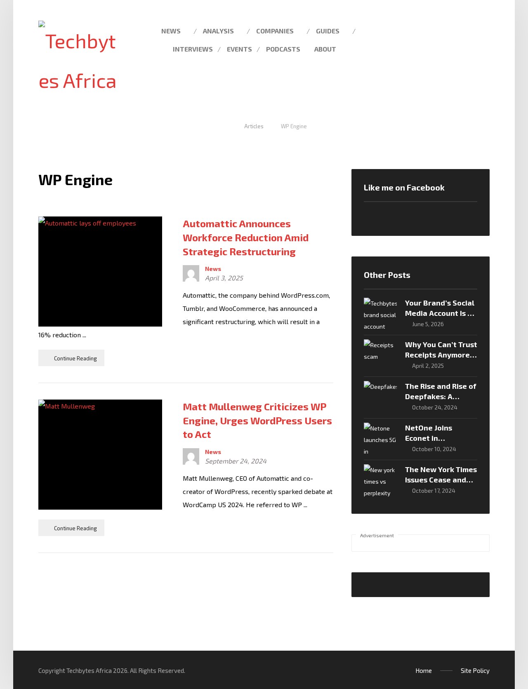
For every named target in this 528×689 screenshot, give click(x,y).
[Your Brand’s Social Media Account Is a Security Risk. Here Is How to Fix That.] (380, 314)
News (213, 268)
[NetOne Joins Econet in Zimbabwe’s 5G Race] (380, 439)
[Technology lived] (77, 60)
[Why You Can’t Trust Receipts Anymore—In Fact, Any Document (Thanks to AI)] (380, 355)
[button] (480, 30)
